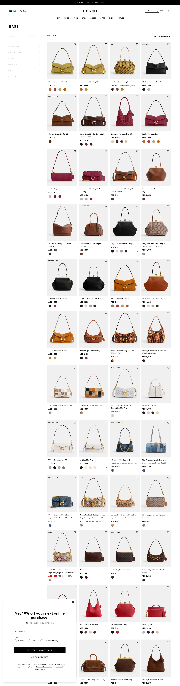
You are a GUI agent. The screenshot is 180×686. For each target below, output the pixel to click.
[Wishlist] (161, 11)
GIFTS (102, 18)
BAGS (84, 18)
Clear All (35, 36)
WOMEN (67, 18)
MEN (76, 18)
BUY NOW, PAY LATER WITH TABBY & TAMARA (90, 2)
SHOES (93, 18)
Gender (16, 637)
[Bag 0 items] (169, 11)
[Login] (165, 11)
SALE (111, 18)
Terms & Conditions (44, 667)
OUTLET (120, 18)
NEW (58, 18)
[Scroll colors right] (138, 142)
